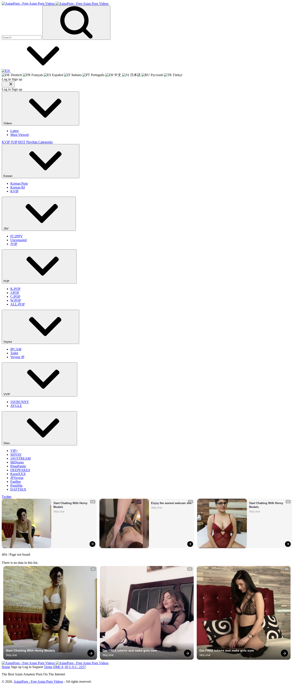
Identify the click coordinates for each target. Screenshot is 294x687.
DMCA (58, 667)
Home (6, 667)
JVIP (14, 142)
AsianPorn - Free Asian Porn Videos (38, 681)
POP (6, 281)
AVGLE (16, 406)
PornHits (16, 485)
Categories (45, 142)
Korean (8, 176)
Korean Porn (19, 183)
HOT (21, 142)
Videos (8, 123)
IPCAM (15, 349)
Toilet (14, 353)
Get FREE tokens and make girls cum (129, 650)
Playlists (32, 142)
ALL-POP (17, 304)
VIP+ (14, 450)
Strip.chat (58, 511)
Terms (48, 667)
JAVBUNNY (19, 402)
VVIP (7, 394)
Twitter (6, 496)
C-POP (15, 296)
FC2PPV (16, 236)
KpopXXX (18, 474)
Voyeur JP (17, 357)
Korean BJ (17, 187)
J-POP (14, 292)
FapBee (15, 481)
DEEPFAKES (20, 470)
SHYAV (16, 454)
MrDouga (17, 462)
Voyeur (8, 341)
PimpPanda (18, 466)
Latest (14, 131)
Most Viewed (19, 134)
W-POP (15, 300)
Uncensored (18, 240)
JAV (6, 228)
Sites (7, 443)
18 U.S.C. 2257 (75, 667)
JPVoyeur (16, 478)
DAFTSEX (18, 489)
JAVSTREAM (20, 458)
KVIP (6, 142)
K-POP (15, 289)
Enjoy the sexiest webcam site (171, 503)
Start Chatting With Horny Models (70, 505)
